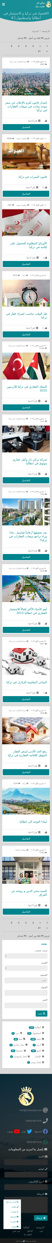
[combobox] (26, 980)
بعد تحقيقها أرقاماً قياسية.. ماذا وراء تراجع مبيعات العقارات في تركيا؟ (28, 536)
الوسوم (43, 974)
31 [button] (39, 51)
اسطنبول (35, 1033)
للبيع (37, 1050)
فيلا (19, 1038)
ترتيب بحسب (41, 950)
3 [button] (26, 46)
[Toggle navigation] (3, 4)
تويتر (24, 1131)
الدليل (30, 1230)
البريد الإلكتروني (37, 1181)
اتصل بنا (28, 1234)
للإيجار (38, 1056)
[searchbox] (27, 980)
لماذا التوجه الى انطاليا (33, 821)
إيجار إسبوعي (19, 1056)
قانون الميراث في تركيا (32, 177)
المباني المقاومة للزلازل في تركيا (26, 682)
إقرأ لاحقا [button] (33, 120)
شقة (36, 1038)
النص (44, 999)
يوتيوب (10, 1131)
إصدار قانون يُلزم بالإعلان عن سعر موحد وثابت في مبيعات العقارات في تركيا (26, 106)
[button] (40, 46)
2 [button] (33, 46)
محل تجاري (17, 1044)
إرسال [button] (39, 1217)
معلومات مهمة (21, 138)
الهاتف (41, 1169)
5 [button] (11, 46)
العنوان (44, 987)
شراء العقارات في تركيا (18, 62)
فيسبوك (38, 1131)
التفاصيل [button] (26, 127)
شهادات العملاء (20, 850)
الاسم (42, 1156)
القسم (44, 962)
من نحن (16, 1230)
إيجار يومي (35, 1062)
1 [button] (47, 46)
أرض (38, 1044)
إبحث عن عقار (11, 1202)
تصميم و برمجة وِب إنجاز (26, 1241)
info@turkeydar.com (31, 1110)
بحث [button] (40, 1013)
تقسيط (17, 1050)
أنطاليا (36, 1027)
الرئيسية (46, 31)
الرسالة (41, 1193)
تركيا (24, 275)
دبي (15, 1033)
